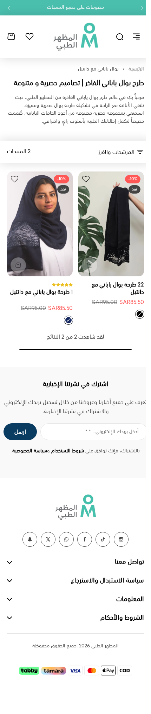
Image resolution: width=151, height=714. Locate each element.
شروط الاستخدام (67, 451)
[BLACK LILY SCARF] (140, 314)
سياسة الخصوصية (29, 451)
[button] (142, 7)
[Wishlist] (29, 36)
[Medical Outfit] (75, 36)
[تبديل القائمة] (136, 36)
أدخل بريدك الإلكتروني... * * (112, 432)
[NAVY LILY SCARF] (68, 320)
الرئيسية (136, 69)
